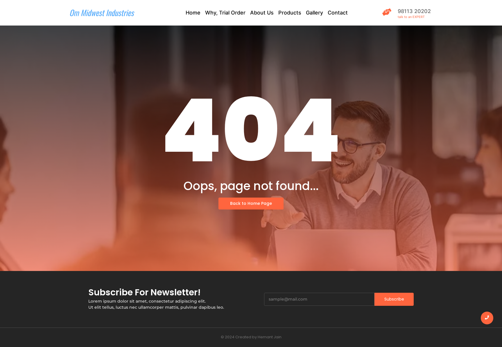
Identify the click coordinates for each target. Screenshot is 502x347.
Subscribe (394, 299)
